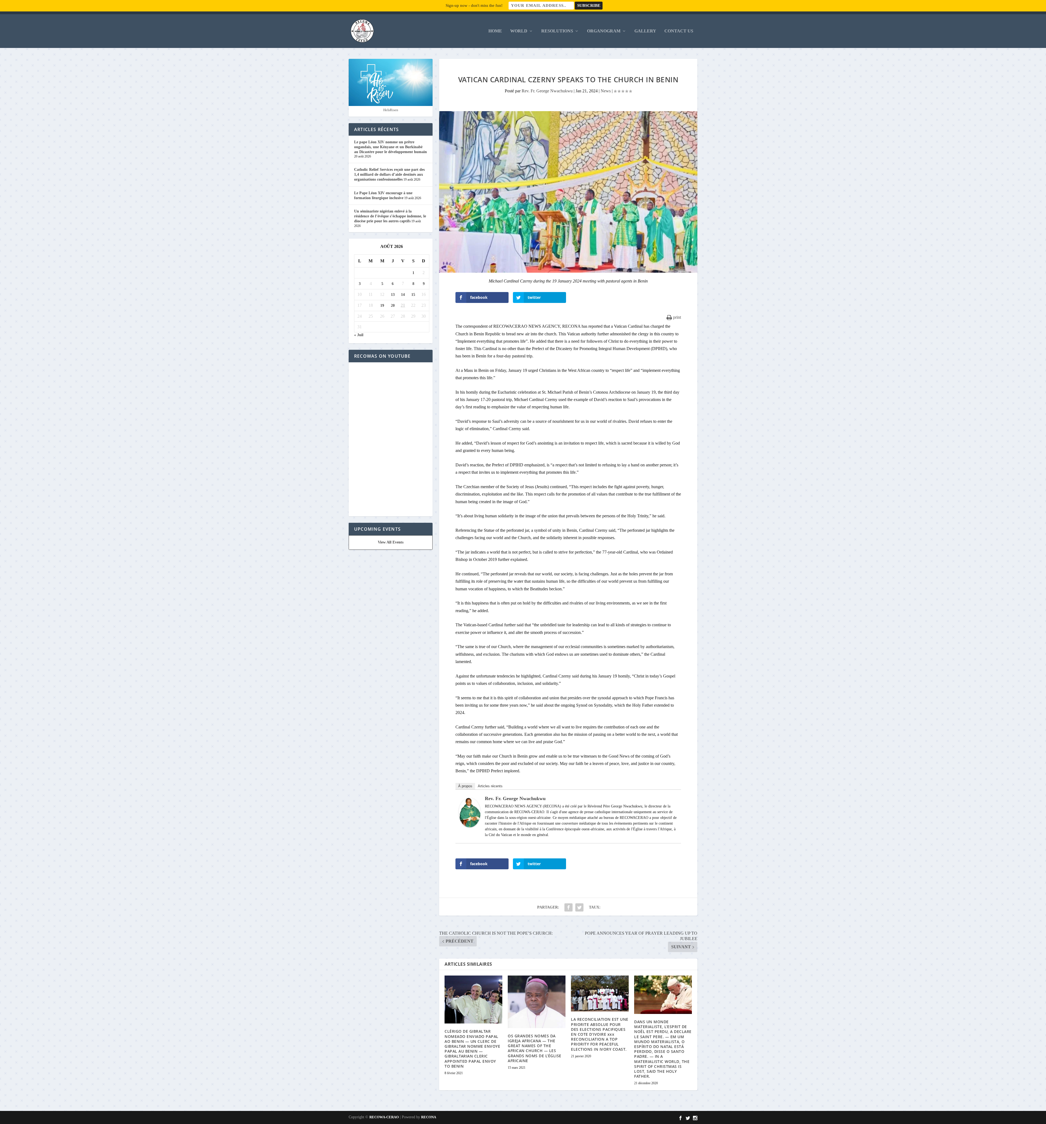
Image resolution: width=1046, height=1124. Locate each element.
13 (393, 295)
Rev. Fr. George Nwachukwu (547, 91)
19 (382, 305)
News (606, 91)
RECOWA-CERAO (384, 1117)
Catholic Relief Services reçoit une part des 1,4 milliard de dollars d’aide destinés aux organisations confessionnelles (389, 174)
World (518, 31)
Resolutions (557, 31)
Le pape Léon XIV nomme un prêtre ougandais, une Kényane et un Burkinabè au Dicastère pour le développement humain (390, 147)
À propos (465, 786)
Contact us (678, 31)
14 (403, 295)
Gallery (645, 31)
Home (495, 31)
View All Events (390, 542)
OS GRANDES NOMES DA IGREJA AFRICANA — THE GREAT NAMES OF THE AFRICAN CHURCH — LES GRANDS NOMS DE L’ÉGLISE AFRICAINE (534, 1048)
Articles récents (490, 786)
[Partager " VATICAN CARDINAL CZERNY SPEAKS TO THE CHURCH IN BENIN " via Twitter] (579, 907)
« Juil (358, 335)
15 (413, 295)
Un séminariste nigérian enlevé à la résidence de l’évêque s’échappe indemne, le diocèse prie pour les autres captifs (390, 216)
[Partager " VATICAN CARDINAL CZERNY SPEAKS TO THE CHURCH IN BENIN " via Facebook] (568, 907)
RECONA (428, 1117)
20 (393, 305)
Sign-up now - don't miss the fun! (474, 5)
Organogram (604, 31)
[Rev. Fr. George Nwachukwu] (470, 826)
